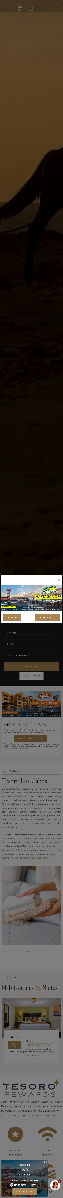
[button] (45, 1162)
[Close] (58, 580)
